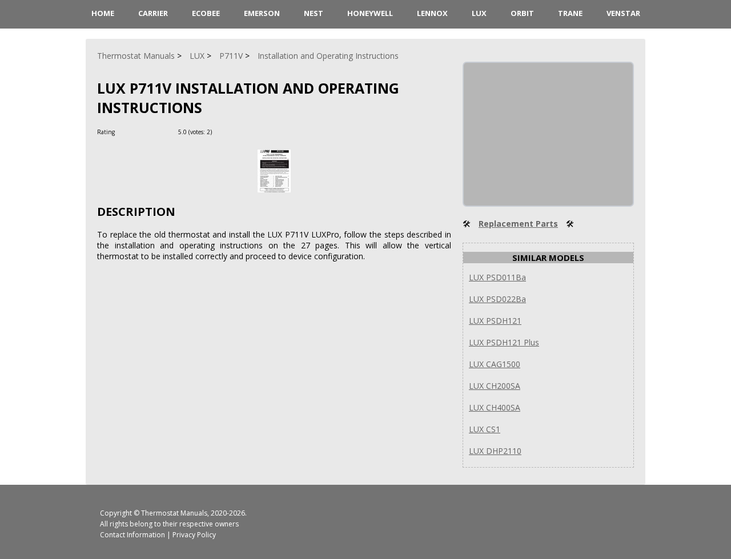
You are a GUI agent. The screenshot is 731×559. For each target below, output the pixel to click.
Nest (313, 13)
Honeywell (370, 13)
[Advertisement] (549, 134)
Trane (570, 13)
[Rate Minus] (236, 132)
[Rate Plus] (222, 132)
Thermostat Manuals (174, 513)
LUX (479, 13)
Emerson (262, 13)
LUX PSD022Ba (497, 298)
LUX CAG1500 (494, 364)
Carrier (153, 13)
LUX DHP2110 (495, 450)
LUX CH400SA (494, 407)
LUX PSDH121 (495, 320)
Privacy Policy (194, 535)
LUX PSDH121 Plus (504, 342)
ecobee (206, 13)
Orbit (522, 13)
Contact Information (132, 535)
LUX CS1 (484, 429)
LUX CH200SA (494, 385)
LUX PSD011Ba (497, 277)
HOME (102, 13)
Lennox (432, 13)
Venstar (623, 13)
